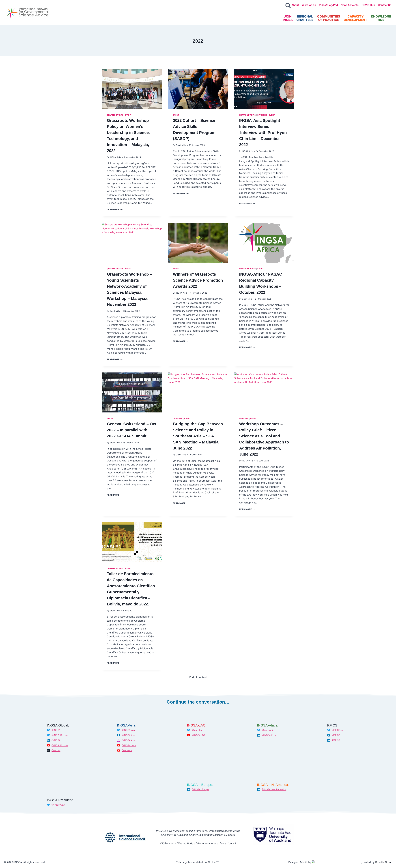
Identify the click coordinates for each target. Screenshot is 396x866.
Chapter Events (115, 115)
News (176, 269)
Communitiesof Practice (328, 18)
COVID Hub (368, 5)
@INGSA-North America (274, 789)
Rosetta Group (383, 862)
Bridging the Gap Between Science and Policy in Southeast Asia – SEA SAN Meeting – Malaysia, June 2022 (198, 436)
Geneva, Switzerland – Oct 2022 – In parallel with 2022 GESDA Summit (131, 430)
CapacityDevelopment (355, 18)
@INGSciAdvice (60, 735)
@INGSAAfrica (269, 735)
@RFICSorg (338, 730)
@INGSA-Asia (129, 745)
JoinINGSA (288, 18)
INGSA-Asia (115, 157)
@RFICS (336, 735)
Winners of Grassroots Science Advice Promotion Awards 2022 (198, 280)
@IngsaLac (197, 730)
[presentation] (132, 89)
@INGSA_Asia (129, 730)
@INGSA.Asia (128, 735)
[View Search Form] (288, 5)
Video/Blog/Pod (328, 5)
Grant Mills (181, 145)
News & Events (350, 5)
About (295, 5)
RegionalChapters (304, 18)
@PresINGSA (58, 804)
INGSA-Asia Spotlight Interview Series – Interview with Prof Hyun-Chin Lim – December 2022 (263, 132)
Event (128, 115)
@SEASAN (127, 750)
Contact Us (384, 5)
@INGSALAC (198, 735)
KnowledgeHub (381, 18)
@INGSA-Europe (200, 789)
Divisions (262, 115)
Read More (115, 209)
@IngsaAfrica (268, 730)
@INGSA (56, 730)
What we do (309, 5)
